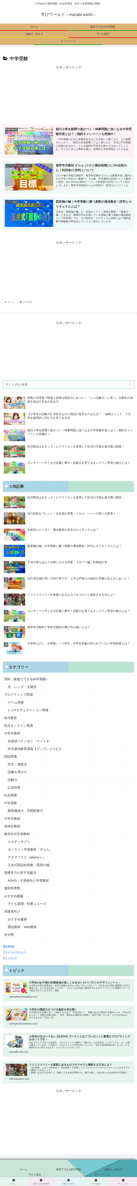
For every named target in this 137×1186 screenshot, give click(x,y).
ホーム (23, 1169)
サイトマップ (102, 1174)
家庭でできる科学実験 (68, 1169)
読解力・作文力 (113, 1169)
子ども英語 (35, 1174)
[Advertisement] (68, 95)
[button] (130, 385)
